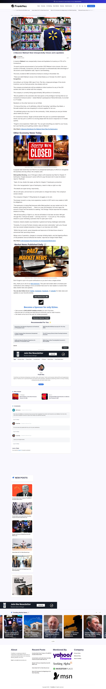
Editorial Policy (77, 655)
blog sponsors (35, 283)
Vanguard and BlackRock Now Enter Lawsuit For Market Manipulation (52, 633)
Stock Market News (59, 359)
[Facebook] (77, 6)
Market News (50, 359)
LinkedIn (53, 291)
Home (12, 15)
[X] (80, 6)
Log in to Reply (16, 419)
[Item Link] (13, 626)
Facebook (45, 291)
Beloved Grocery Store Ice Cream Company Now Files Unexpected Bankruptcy (72, 10)
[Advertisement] (53, 465)
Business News (21, 359)
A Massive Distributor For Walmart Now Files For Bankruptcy (39, 129)
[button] (85, 6)
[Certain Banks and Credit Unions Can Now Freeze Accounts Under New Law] (22, 508)
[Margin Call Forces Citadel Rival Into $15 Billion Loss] (22, 526)
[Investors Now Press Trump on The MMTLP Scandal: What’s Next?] (22, 490)
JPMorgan (44, 359)
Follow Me (41, 384)
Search (15, 345)
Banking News (17, 15)
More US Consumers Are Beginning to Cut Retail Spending (40, 10)
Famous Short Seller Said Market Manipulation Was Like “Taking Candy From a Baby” (32, 633)
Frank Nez (20, 56)
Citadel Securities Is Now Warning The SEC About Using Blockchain (73, 634)
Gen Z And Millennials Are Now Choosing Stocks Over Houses (12, 634)
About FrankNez (77, 658)
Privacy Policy (77, 653)
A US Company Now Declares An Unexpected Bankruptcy (38, 241)
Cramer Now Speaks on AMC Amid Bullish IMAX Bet (92, 634)
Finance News (29, 359)
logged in (20, 450)
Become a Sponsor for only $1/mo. (41, 307)
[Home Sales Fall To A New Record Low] (22, 545)
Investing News (37, 359)
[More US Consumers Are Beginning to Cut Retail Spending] (22, 561)
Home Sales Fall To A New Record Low (16, 10)
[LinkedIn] (82, 6)
